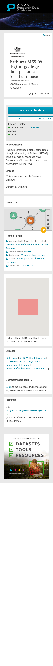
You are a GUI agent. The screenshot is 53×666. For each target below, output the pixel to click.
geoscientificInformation (18, 368)
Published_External (30, 361)
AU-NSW (23, 358)
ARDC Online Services (20, 501)
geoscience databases (17, 365)
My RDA (13, 487)
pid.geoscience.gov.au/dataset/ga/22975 (27, 410)
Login (9, 387)
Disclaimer (14, 494)
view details (33, 127)
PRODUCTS (27, 265)
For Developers (17, 498)
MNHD (27, 251)
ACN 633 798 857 (9, 522)
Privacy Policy (16, 514)
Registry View (16, 505)
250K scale (12, 358)
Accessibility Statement (21, 517)
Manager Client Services (33, 255)
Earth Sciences (38, 358)
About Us (14, 484)
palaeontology (40, 368)
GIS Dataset (12, 361)
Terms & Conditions (19, 510)
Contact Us (14, 491)
